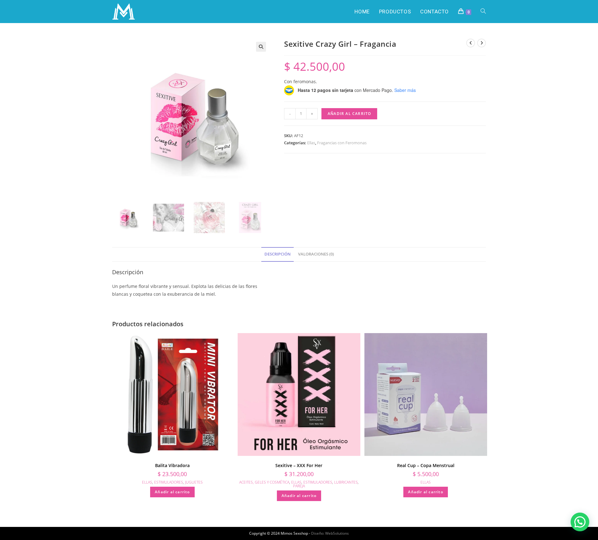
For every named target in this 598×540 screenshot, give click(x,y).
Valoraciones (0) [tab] (316, 254)
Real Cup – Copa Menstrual (425, 465)
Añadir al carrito (349, 113)
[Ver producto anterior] (470, 43)
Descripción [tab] (277, 254)
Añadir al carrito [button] (172, 492)
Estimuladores (168, 482)
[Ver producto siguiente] (481, 43)
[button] (261, 47)
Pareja (299, 486)
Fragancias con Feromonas (342, 143)
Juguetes (194, 482)
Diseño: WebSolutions (330, 533)
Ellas (311, 143)
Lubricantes (346, 482)
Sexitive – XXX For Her (298, 465)
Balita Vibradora (172, 465)
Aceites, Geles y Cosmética (264, 482)
